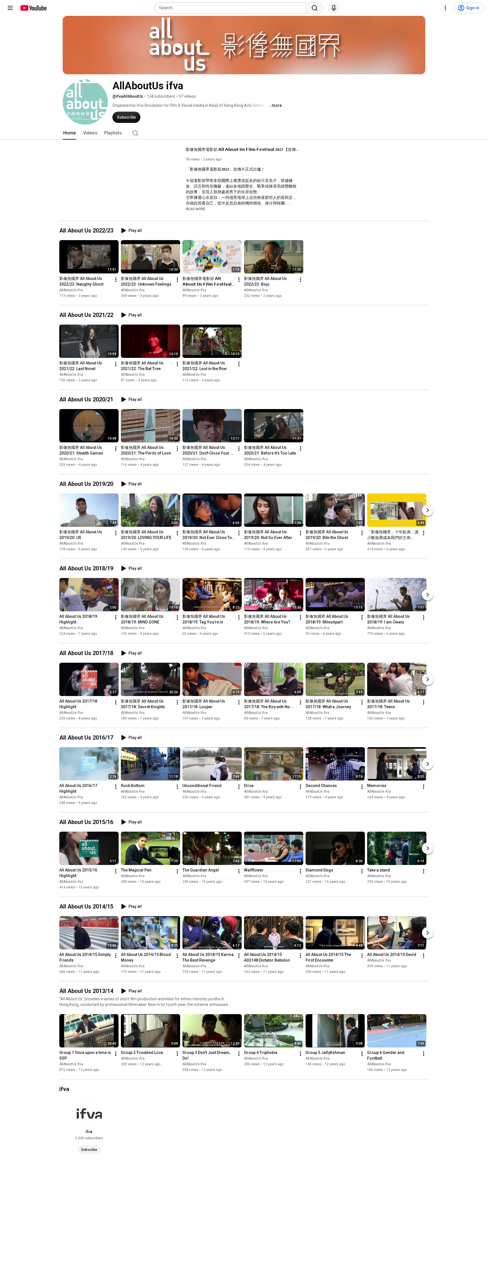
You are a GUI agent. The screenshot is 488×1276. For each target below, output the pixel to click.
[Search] (315, 8)
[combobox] (231, 8)
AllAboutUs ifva (71, 290)
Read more (195, 209)
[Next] (427, 510)
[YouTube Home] (33, 8)
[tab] (69, 133)
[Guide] (10, 8)
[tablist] (244, 133)
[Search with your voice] (333, 8)
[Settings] (445, 8)
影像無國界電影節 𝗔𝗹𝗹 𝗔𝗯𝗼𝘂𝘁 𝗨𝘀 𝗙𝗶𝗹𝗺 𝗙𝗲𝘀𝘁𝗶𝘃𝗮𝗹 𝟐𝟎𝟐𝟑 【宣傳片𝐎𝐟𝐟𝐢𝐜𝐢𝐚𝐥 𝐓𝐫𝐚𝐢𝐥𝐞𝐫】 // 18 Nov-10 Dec (242, 149)
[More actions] (115, 279)
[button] (195, 209)
